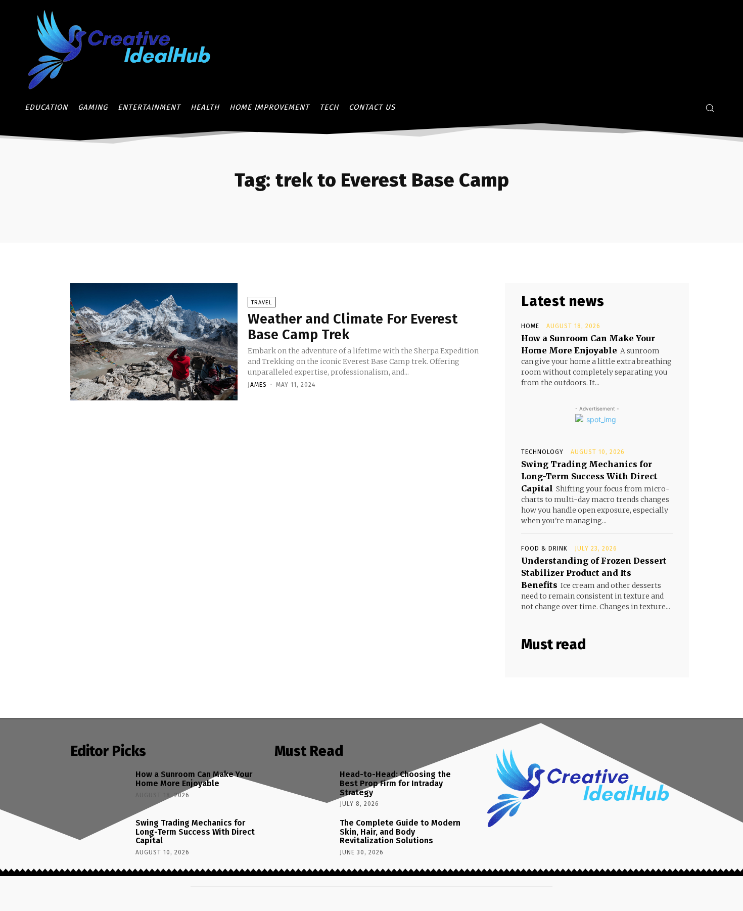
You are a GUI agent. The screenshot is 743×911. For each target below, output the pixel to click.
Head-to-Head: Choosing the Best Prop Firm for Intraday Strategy (395, 783)
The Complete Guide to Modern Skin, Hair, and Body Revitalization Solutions (400, 831)
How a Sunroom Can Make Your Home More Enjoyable (193, 778)
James (257, 384)
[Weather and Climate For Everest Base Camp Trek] (154, 341)
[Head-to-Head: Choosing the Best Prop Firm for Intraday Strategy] (303, 789)
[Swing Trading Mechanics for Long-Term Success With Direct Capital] (99, 837)
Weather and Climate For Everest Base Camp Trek (352, 326)
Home (530, 326)
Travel (261, 302)
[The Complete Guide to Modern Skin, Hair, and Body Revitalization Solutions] (303, 837)
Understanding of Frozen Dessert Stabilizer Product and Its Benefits (594, 573)
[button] (709, 107)
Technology (542, 452)
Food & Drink (544, 548)
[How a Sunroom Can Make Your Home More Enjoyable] (99, 789)
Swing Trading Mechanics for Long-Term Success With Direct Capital (589, 476)
